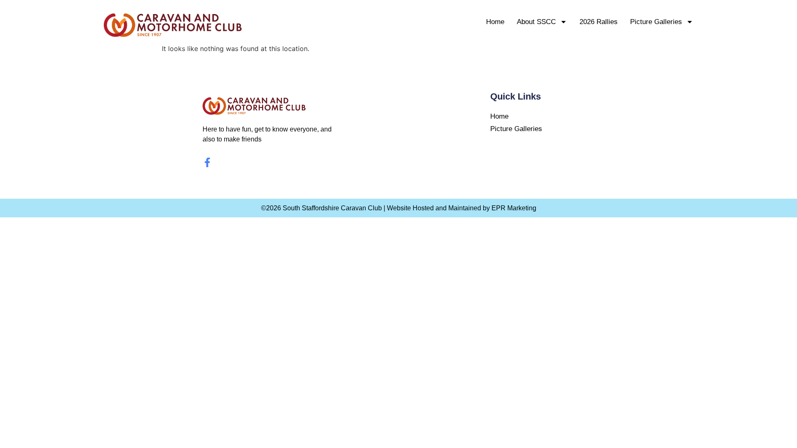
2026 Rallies (598, 22)
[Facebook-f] (207, 162)
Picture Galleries (656, 22)
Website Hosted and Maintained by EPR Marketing (461, 208)
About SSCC (536, 22)
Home (495, 22)
